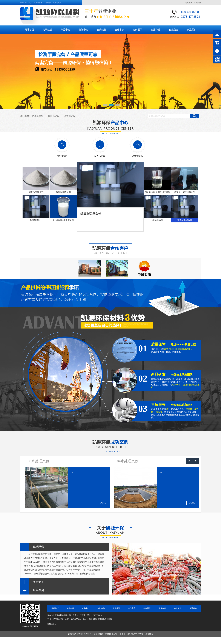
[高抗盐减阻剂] (36, 206)
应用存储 (162, 608)
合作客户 (131, 608)
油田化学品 (53, 116)
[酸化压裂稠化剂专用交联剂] (157, 178)
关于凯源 (70, 608)
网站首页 (55, 608)
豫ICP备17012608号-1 (136, 634)
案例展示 (147, 608)
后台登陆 (149, 634)
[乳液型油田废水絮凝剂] (63, 206)
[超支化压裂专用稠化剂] (184, 178)
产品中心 (85, 608)
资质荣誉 (116, 608)
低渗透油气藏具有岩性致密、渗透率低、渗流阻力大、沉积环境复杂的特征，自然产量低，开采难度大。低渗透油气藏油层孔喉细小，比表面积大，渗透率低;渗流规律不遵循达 (109, 222)
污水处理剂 (37, 116)
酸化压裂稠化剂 (90, 213)
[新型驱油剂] (157, 206)
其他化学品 (69, 116)
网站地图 (188, 3)
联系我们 (197, 3)
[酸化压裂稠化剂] (36, 178)
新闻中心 (101, 608)
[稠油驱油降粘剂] (63, 178)
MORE (103, 503)
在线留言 (177, 608)
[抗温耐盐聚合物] (184, 206)
